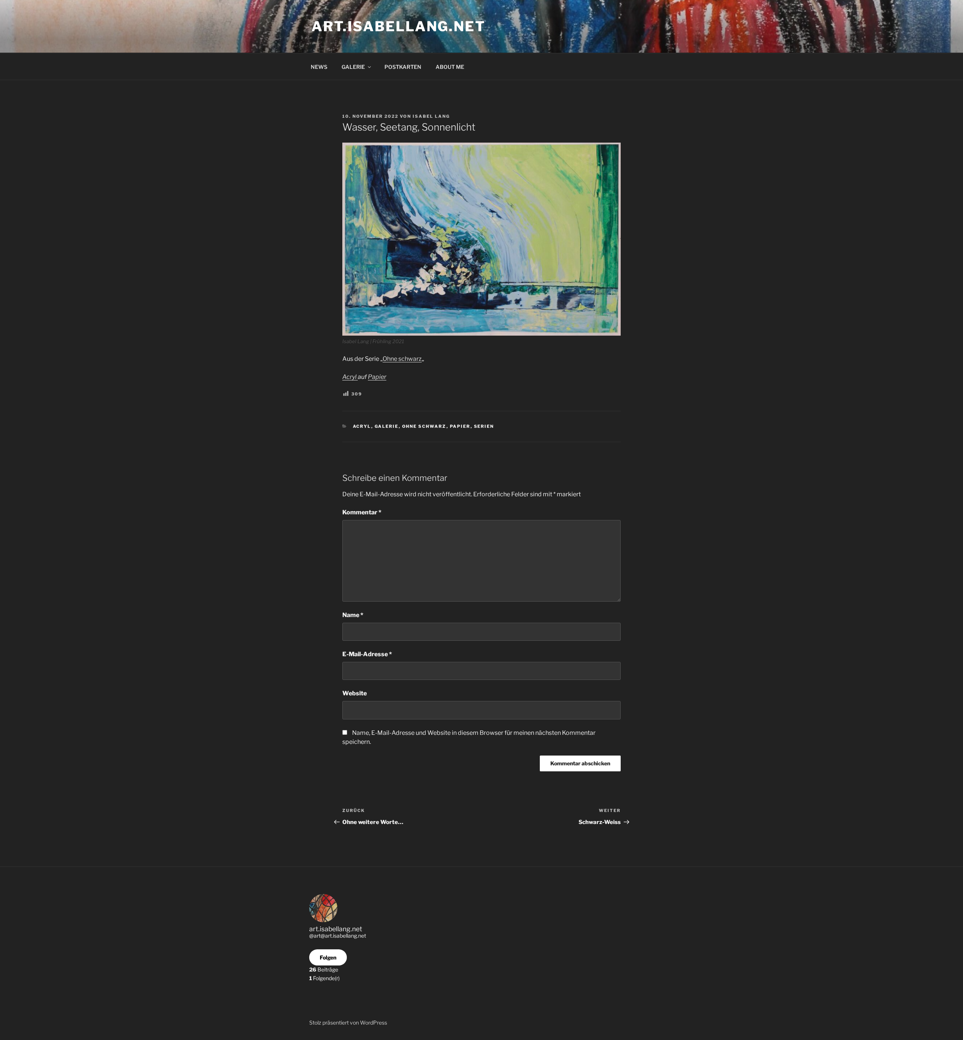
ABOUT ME (450, 67)
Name (352, 615)
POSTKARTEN (402, 67)
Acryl (350, 376)
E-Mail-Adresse (367, 654)
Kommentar (361, 512)
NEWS (319, 67)
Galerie (387, 426)
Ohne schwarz (402, 358)
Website (354, 693)
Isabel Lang (431, 116)
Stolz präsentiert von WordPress (348, 1022)
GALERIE (353, 67)
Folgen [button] (328, 957)
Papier (377, 376)
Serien (484, 426)
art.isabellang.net (398, 26)
